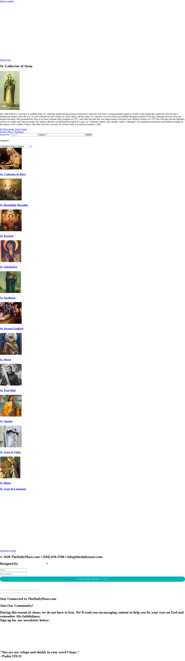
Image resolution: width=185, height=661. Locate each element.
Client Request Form (63, 564)
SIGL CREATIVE (32, 564)
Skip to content (7, 1)
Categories (5, 146)
